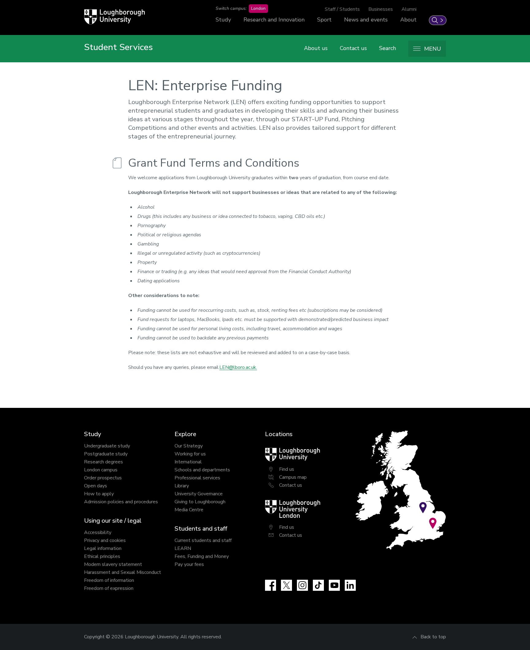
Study (223, 19)
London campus (100, 469)
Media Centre (189, 509)
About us (316, 48)
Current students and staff (203, 540)
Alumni (409, 9)
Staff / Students (342, 9)
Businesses (380, 9)
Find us (286, 469)
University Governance (199, 493)
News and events (366, 19)
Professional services (197, 477)
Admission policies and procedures (121, 501)
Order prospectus (103, 477)
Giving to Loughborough (200, 501)
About (408, 19)
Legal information (102, 548)
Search (387, 48)
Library (182, 485)
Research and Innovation (274, 19)
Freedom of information (109, 580)
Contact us (353, 48)
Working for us (190, 454)
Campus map (293, 477)
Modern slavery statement (113, 564)
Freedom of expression (108, 588)
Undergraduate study (107, 446)
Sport (324, 19)
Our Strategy (189, 446)
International (188, 461)
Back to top (433, 636)
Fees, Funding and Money (202, 556)
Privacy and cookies (105, 540)
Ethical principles (102, 556)
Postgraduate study (106, 454)
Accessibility (97, 532)
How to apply (99, 493)
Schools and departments (202, 469)
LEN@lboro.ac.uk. (238, 367)
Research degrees (103, 461)
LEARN (183, 548)
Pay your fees (189, 564)
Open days (95, 485)
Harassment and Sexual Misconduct (122, 572)
